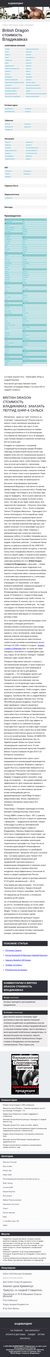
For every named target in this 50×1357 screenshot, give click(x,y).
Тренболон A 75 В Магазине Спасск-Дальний (22, 1295)
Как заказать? (32, 1330)
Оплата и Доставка (15, 1334)
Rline (5, 1217)
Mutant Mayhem (9, 1192)
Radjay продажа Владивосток (15, 1304)
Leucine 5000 (8, 1187)
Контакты (25, 1338)
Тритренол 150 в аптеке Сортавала (13, 1278)
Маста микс (7, 1166)
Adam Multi (7, 1175)
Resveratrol (7, 1196)
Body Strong (7, 1183)
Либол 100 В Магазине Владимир (17, 1274)
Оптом (41, 1334)
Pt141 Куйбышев (10, 1300)
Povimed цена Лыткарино (16, 970)
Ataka (5, 1225)
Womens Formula (10, 1162)
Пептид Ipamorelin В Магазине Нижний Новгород (26, 955)
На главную (16, 1330)
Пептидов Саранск (13, 950)
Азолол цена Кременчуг (18, 1286)
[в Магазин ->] (25, 1094)
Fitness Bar (7, 1170)
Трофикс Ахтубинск (13, 965)
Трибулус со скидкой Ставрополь (22, 1290)
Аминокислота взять (11, 1204)
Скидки (31, 1334)
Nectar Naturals (9, 1213)
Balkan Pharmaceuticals (12, 1200)
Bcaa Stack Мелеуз (11, 1309)
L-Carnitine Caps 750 (11, 1221)
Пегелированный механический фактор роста (21, 1179)
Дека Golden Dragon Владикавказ (17, 1282)
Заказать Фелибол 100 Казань (18, 960)
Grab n (5, 1208)
